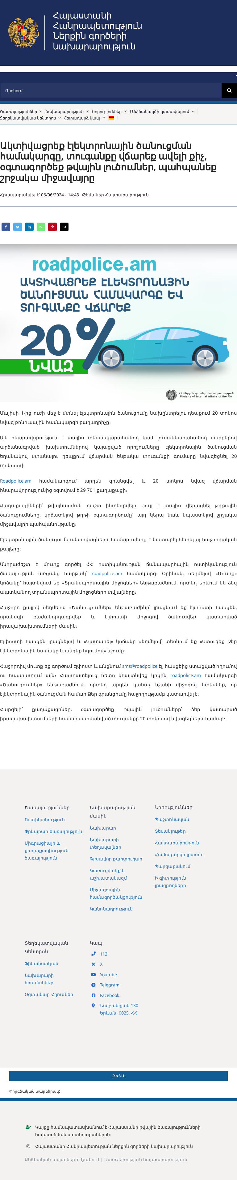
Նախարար (103, 828)
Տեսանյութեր (170, 831)
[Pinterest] (52, 227)
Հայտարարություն (127, 195)
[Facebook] (6, 227)
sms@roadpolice (139, 666)
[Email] (64, 227)
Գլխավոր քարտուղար (116, 859)
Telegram (109, 985)
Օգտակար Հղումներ (49, 994)
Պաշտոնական (172, 819)
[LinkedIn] (29, 227)
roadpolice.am (107, 573)
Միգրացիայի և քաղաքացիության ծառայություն (47, 850)
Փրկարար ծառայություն (53, 831)
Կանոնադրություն (111, 909)
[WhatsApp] (41, 227)
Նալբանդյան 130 (119, 1005)
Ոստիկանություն (45, 819)
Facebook (109, 995)
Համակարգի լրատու (179, 854)
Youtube (108, 974)
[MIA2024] (23, 18)
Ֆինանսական (41, 963)
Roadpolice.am (15, 481)
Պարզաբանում (172, 866)
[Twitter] (17, 227)
